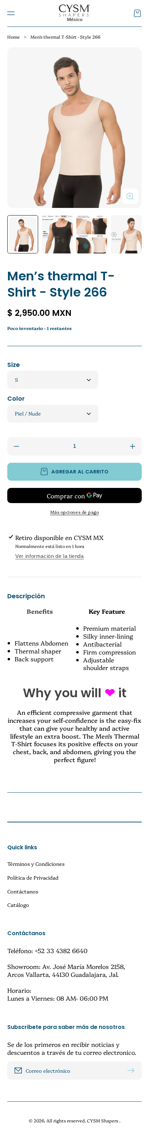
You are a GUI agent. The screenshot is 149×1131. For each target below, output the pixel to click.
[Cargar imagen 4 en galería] (126, 234)
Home (13, 37)
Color (16, 398)
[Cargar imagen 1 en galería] (22, 234)
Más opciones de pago (74, 512)
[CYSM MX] (74, 13)
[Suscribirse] (133, 1070)
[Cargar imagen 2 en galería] (57, 234)
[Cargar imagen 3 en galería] (91, 234)
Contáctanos (22, 891)
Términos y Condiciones (35, 864)
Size (13, 365)
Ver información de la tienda (49, 556)
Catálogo (18, 904)
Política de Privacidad (33, 877)
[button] (11, 13)
